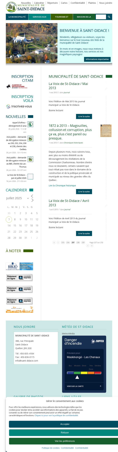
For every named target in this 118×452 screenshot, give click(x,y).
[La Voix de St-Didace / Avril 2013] (106, 206)
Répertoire (52, 2)
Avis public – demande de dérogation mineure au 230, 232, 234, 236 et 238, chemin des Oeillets (16, 143)
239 (83, 242)
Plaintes (92, 2)
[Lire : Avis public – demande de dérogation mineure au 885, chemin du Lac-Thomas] (30, 159)
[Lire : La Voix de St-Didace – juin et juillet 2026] (30, 176)
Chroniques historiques (73, 142)
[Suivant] (109, 40)
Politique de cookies (50, 448)
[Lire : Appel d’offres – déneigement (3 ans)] (30, 124)
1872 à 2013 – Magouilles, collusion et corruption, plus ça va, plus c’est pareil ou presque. (70, 131)
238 (78, 242)
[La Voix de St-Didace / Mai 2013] (106, 89)
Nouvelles (26, 2)
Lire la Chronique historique (62, 185)
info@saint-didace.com (26, 360)
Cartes (64, 2)
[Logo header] (25, 7)
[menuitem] (17, 17)
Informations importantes (97, 59)
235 (62, 242)
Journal (67, 92)
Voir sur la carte (75, 386)
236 (68, 242)
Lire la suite (84, 116)
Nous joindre (105, 2)
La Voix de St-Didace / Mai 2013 (68, 86)
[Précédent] (8, 40)
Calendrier (39, 2)
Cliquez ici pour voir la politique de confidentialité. (56, 415)
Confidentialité (67, 448)
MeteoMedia (68, 333)
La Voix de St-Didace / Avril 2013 (69, 203)
